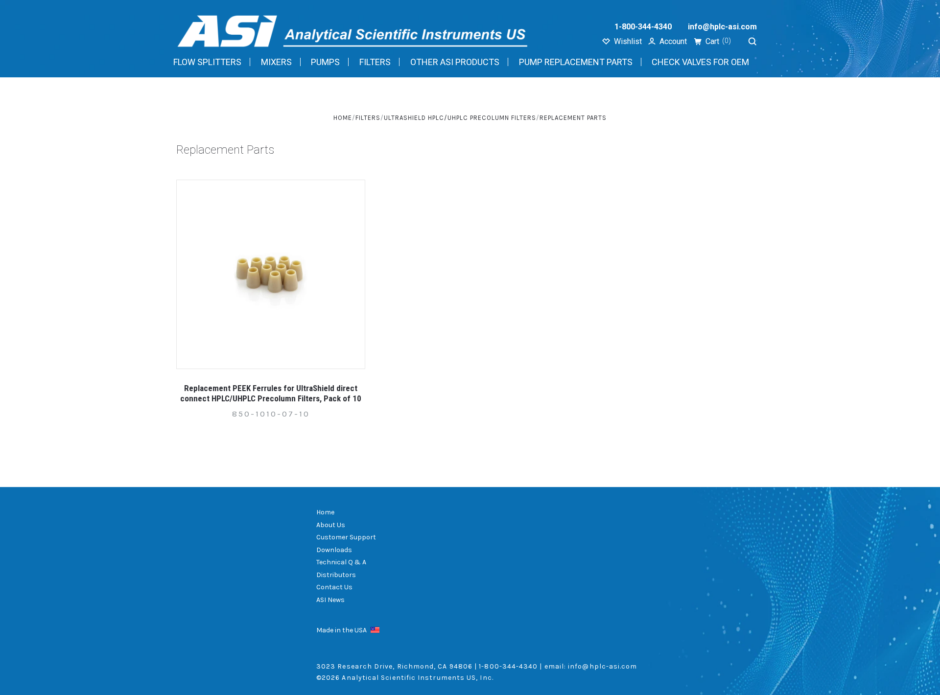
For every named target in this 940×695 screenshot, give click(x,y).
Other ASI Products (454, 62)
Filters (375, 62)
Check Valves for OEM (700, 62)
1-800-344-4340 (643, 26)
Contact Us (334, 587)
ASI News (330, 600)
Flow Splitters (207, 62)
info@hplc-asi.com (722, 26)
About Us (330, 525)
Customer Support (346, 537)
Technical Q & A (341, 562)
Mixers (276, 62)
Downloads (334, 550)
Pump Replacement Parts (576, 62)
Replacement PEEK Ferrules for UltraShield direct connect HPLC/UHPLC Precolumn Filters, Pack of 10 (270, 393)
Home (325, 512)
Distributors (336, 575)
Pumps (325, 62)
